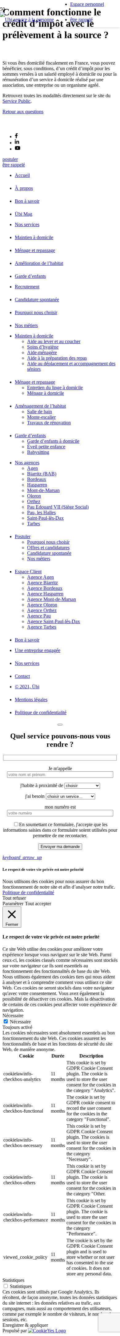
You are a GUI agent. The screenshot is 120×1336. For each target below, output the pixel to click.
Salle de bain (39, 411)
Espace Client (28, 571)
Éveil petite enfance (46, 446)
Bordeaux (36, 479)
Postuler (22, 536)
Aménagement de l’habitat (40, 406)
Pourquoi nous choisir (36, 312)
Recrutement (27, 286)
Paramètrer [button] (12, 903)
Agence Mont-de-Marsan (51, 599)
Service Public (16, 101)
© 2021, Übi (27, 686)
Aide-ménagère (42, 352)
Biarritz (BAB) (41, 473)
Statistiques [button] (13, 1280)
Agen (32, 468)
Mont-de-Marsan (43, 490)
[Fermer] (60, 725)
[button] (22, 857)
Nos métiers (26, 325)
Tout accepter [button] (38, 903)
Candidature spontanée (37, 299)
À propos (24, 188)
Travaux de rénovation (49, 422)
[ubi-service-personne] (16, 125)
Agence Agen (40, 577)
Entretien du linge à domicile (55, 387)
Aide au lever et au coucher (53, 341)
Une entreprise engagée (37, 650)
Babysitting (38, 452)
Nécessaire (20, 1021)
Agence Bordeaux (44, 588)
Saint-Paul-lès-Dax (45, 518)
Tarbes (33, 523)
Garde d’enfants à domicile (53, 441)
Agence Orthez (42, 610)
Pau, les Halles (41, 512)
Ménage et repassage (35, 250)
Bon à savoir (27, 201)
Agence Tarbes (41, 627)
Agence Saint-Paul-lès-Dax (53, 621)
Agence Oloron (42, 604)
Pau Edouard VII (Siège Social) (58, 507)
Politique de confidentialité (40, 712)
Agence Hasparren (45, 593)
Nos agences (27, 462)
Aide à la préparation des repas (57, 358)
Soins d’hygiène (42, 347)
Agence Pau (39, 615)
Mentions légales (31, 699)
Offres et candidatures (48, 547)
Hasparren (37, 484)
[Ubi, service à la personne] (27, 19)
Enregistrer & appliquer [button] (25, 1325)
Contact (22, 676)
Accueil (22, 175)
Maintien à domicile (34, 237)
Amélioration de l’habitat (39, 263)
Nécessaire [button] (12, 1015)
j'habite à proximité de (42, 785)
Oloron (34, 495)
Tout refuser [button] (14, 898)
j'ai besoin (35, 796)
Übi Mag (23, 214)
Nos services (27, 224)
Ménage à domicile (45, 393)
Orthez (33, 501)
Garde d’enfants (30, 276)
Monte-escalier (41, 417)
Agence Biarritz (42, 582)
